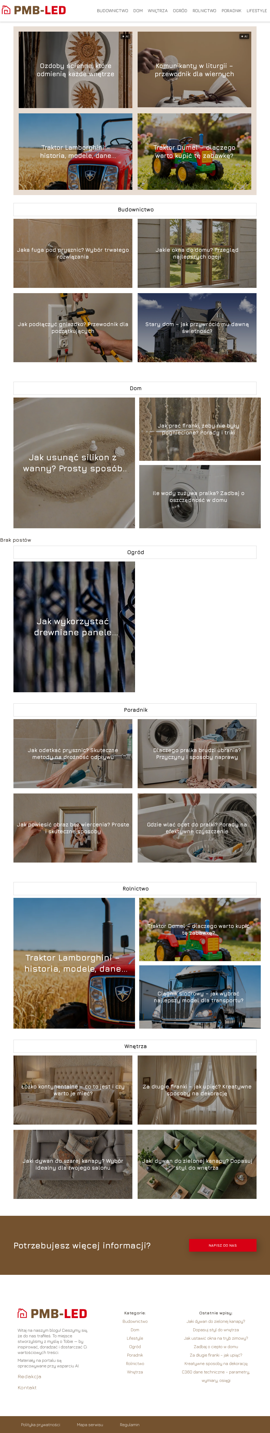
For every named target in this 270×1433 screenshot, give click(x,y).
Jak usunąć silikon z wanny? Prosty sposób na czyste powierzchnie (72, 463)
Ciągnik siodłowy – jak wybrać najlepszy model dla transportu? (198, 996)
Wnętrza (158, 10)
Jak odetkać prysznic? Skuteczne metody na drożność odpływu (73, 753)
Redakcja (29, 1376)
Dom (138, 10)
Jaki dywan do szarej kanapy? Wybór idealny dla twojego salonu (72, 1164)
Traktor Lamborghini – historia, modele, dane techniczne (75, 152)
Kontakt (27, 1387)
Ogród (180, 10)
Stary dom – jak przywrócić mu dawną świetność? (197, 327)
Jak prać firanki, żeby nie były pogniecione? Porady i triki (198, 429)
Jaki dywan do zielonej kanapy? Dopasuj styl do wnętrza (197, 1164)
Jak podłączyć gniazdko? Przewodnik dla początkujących (73, 327)
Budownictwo (112, 10)
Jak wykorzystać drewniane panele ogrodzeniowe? (73, 627)
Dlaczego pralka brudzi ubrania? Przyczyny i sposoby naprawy (197, 753)
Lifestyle (257, 10)
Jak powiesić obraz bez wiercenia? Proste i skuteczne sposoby (73, 827)
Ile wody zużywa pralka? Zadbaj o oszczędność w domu (198, 496)
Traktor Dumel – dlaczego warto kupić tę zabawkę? (194, 151)
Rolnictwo (204, 10)
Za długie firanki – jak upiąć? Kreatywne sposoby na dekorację (197, 1089)
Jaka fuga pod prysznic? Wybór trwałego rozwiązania (73, 253)
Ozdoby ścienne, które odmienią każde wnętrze (75, 70)
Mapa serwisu (90, 1424)
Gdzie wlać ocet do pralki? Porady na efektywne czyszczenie (197, 827)
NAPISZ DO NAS (223, 1245)
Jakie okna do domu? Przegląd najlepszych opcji (197, 253)
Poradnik (232, 10)
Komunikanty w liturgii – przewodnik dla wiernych (194, 70)
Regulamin (129, 1424)
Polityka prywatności (40, 1424)
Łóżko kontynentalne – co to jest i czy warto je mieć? (73, 1089)
